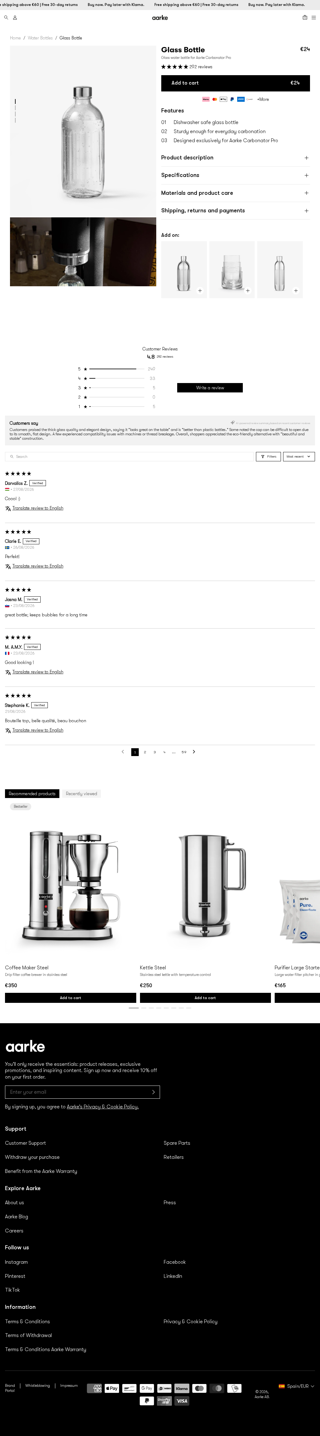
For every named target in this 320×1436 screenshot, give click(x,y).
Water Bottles (40, 37)
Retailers (174, 1157)
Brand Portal (10, 1388)
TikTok (12, 1290)
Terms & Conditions (27, 1322)
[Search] (6, 17)
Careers (14, 1231)
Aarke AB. (262, 1397)
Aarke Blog (16, 1217)
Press (170, 1202)
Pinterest (15, 1276)
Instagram (16, 1262)
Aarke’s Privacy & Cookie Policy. (103, 1107)
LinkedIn (173, 1276)
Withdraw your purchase (32, 1157)
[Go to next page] (195, 752)
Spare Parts (177, 1143)
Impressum (69, 1385)
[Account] (15, 17)
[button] (15, 101)
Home (15, 37)
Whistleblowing (37, 1385)
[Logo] (160, 17)
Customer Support (25, 1143)
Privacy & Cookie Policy (191, 1322)
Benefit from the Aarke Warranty (41, 1171)
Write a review (210, 387)
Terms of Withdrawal (28, 1335)
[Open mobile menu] (314, 17)
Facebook (175, 1262)
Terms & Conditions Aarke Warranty (45, 1349)
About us (14, 1202)
